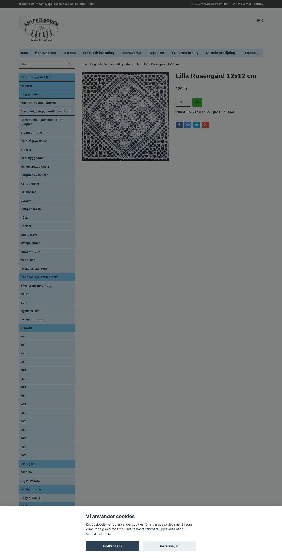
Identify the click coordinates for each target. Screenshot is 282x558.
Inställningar (169, 546)
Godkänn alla (112, 546)
